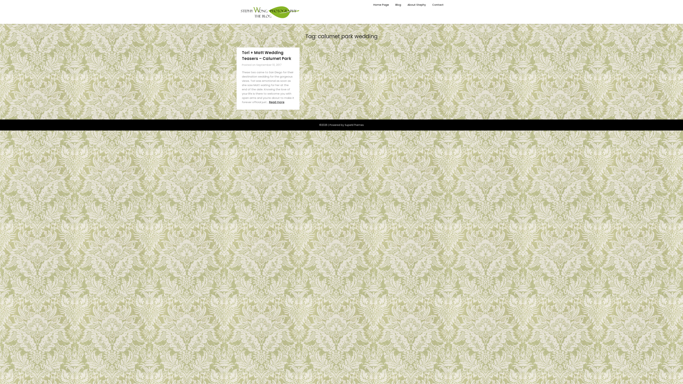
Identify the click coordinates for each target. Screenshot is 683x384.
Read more (276, 102)
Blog (398, 5)
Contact (438, 5)
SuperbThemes (354, 125)
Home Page (381, 5)
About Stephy (416, 5)
